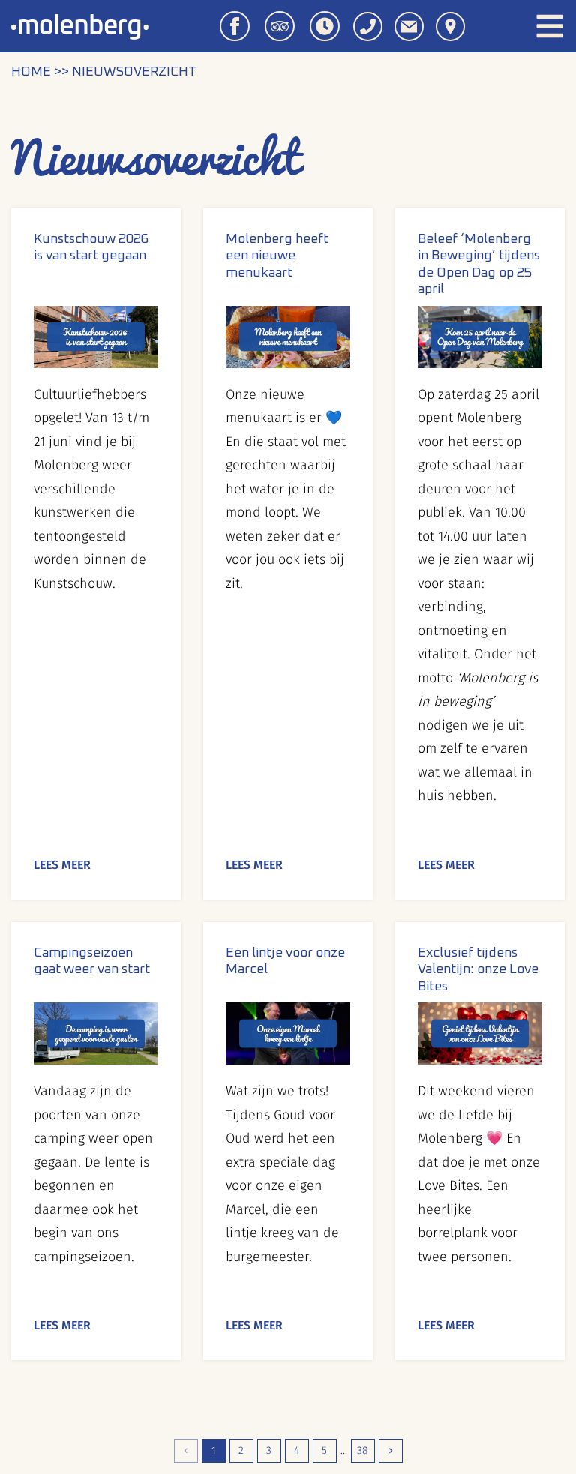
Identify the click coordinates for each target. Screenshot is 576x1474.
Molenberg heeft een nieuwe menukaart (277, 256)
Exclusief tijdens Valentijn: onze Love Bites (478, 969)
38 (362, 1450)
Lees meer (62, 865)
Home (31, 72)
